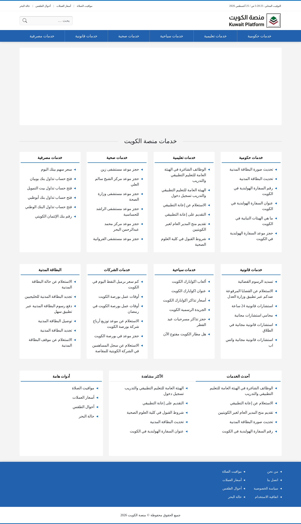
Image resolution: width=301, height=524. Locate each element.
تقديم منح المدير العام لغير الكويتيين (185, 226)
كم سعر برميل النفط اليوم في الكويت (115, 284)
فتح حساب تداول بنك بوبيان (51, 179)
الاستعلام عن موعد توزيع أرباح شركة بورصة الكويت (116, 324)
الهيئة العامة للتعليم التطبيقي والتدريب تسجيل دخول (184, 193)
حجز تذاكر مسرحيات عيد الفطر (186, 322)
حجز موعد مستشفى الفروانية (116, 239)
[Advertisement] (150, 86)
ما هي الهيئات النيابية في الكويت (254, 221)
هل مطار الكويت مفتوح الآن (184, 334)
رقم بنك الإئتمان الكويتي (53, 216)
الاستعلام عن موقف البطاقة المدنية (50, 342)
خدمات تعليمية (184, 158)
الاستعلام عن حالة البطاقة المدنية (52, 284)
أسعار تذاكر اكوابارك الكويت (184, 300)
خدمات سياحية (184, 270)
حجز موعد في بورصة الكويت (116, 336)
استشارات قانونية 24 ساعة (252, 306)
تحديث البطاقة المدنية (256, 179)
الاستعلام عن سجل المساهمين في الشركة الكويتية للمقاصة (115, 348)
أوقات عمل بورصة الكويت (119, 296)
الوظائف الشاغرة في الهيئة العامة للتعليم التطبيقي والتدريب (185, 175)
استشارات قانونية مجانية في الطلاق (251, 327)
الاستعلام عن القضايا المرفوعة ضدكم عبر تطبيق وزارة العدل (249, 293)
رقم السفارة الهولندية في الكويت (253, 191)
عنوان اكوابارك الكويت (188, 291)
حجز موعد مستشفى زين (120, 169)
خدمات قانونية (251, 270)
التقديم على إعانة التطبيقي (185, 214)
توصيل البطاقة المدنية (55, 321)
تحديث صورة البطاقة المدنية (251, 169)
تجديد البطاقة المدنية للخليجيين (48, 296)
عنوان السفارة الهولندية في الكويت (252, 206)
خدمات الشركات (117, 270)
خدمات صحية (117, 158)
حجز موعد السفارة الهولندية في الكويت (251, 236)
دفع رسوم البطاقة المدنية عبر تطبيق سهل (49, 309)
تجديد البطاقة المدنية (56, 330)
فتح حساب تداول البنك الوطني (48, 207)
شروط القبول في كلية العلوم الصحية (183, 241)
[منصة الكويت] (255, 20)
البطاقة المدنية (50, 270)
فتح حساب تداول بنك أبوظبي (50, 197)
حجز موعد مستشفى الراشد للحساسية (117, 211)
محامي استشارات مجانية (253, 315)
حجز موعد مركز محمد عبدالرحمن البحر (121, 226)
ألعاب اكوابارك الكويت (189, 281)
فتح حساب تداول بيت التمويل (49, 188)
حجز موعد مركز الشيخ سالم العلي (117, 181)
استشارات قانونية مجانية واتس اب (249, 342)
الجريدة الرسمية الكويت (187, 310)
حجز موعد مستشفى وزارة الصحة (118, 196)
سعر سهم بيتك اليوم (56, 169)
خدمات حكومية (251, 158)
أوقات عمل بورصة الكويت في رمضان (116, 309)
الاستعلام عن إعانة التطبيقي (184, 205)
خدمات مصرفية (50, 158)
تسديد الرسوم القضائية (255, 281)
